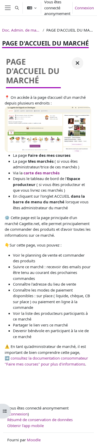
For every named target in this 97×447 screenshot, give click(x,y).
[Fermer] (77, 63)
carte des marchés (41, 172)
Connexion (84, 7)
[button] (16, 8)
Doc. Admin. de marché (21, 30)
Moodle (34, 439)
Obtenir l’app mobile (25, 425)
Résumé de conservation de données (40, 419)
